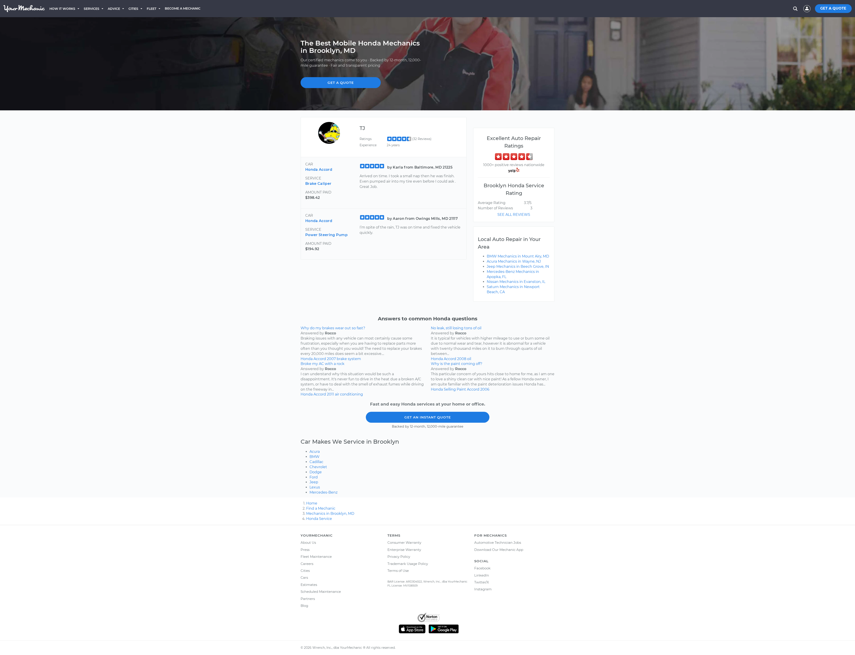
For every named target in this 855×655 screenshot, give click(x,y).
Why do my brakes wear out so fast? (333, 328)
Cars (304, 577)
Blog (304, 606)
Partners (308, 599)
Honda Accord (318, 169)
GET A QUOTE (833, 8)
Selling (450, 389)
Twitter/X (481, 582)
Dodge (315, 472)
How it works (62, 9)
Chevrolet (318, 467)
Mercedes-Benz (323, 492)
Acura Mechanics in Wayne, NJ (514, 261)
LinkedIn (481, 575)
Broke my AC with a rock (322, 364)
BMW (314, 457)
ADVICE (114, 9)
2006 (484, 389)
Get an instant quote (427, 417)
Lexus (314, 487)
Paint (461, 389)
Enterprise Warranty (404, 550)
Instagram (483, 589)
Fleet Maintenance (316, 556)
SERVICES (91, 9)
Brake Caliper (318, 183)
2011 (330, 394)
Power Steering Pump (326, 235)
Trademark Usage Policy (407, 564)
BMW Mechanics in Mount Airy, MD (518, 256)
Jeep (313, 482)
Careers (307, 564)
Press (305, 550)
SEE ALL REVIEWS (513, 214)
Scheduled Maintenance (321, 591)
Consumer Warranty (404, 542)
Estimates (309, 585)
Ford (313, 477)
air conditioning (349, 394)
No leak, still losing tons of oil (456, 328)
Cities (133, 9)
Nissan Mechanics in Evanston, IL (516, 282)
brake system (349, 359)
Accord (320, 359)
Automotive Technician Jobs (497, 542)
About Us (308, 542)
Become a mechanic (182, 8)
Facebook (482, 568)
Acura (314, 451)
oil (469, 359)
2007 (331, 359)
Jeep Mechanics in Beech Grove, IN (518, 266)
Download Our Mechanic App (498, 550)
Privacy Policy (398, 556)
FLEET (151, 9)
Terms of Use (398, 570)
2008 (461, 359)
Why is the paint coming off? (456, 364)
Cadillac (316, 462)
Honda (307, 359)
